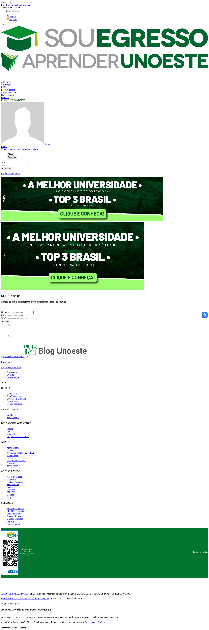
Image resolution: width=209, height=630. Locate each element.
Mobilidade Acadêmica (17, 511)
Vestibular (11, 415)
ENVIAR (5, 321)
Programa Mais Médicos (18, 436)
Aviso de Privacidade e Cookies (90, 622)
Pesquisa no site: (200, 552)
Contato (10, 495)
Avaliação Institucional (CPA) (20, 453)
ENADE (11, 492)
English (12, 16)
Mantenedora (13, 448)
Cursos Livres (13, 401)
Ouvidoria (11, 463)
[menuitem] (104, 82)
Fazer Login (7, 168)
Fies (9, 431)
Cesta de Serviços (15, 482)
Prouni (10, 429)
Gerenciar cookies (9, 627)
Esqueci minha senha (10, 173)
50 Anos (10, 450)
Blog (9, 497)
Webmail (11, 489)
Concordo (24, 627)
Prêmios (10, 458)
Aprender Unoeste (15, 477)
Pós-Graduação (14, 396)
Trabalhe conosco (15, 465)
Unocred (11, 434)
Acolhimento (12, 455)
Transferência (13, 417)
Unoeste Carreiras (15, 519)
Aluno (10, 154)
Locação (11, 521)
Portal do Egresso (15, 513)
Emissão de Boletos (15, 508)
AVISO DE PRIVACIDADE (14, 594)
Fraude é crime (13, 524)
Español (13, 19)
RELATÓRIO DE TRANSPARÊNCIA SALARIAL (25, 598)
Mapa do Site (13, 484)
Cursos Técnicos (14, 404)
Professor (12, 157)
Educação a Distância (16, 399)
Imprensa (11, 487)
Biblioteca (11, 479)
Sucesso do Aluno (15, 516)
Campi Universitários (16, 460)
